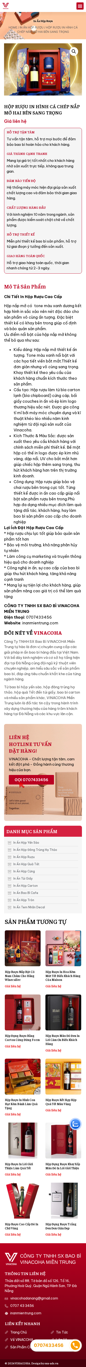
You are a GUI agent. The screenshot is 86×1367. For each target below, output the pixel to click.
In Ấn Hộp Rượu (43, 21)
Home (13, 27)
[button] (80, 6)
